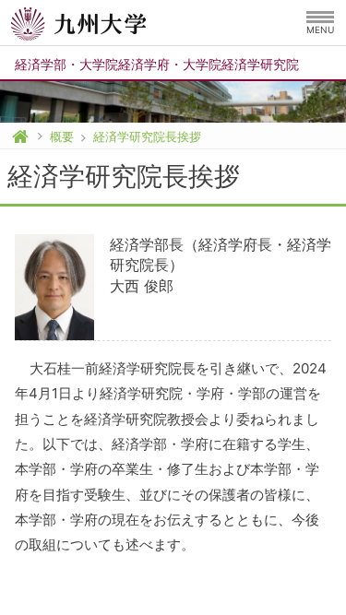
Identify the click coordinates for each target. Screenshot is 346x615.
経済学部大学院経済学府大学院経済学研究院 (157, 64)
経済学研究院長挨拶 (147, 136)
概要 (62, 136)
